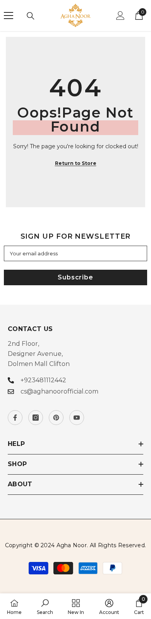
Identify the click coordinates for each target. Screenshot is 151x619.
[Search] (30, 16)
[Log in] (120, 15)
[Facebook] (15, 417)
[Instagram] (35, 417)
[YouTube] (76, 417)
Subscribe (75, 277)
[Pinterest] (56, 417)
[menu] (8, 15)
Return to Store (75, 163)
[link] (45, 606)
